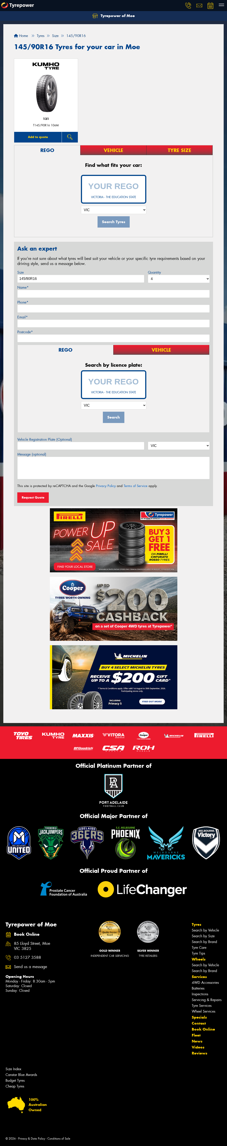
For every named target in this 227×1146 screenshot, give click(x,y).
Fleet (196, 1035)
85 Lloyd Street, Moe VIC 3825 (32, 946)
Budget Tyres (15, 1080)
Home (23, 35)
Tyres (196, 924)
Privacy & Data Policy (31, 1138)
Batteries (198, 988)
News (197, 1041)
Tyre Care (199, 947)
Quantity (154, 272)
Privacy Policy (106, 486)
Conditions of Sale (58, 1138)
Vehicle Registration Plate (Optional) (44, 439)
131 (46, 119)
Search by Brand (204, 941)
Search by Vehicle (205, 930)
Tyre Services (201, 1005)
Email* (22, 317)
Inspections (200, 994)
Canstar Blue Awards (21, 1074)
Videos (198, 1047)
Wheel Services (203, 1011)
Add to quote (38, 137)
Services (199, 976)
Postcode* (25, 332)
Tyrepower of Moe (117, 15)
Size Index (13, 1069)
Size (20, 272)
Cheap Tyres (15, 1086)
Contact (199, 1023)
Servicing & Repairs (206, 1000)
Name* (23, 287)
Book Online (203, 1029)
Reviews (199, 1053)
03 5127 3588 (27, 957)
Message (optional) (31, 454)
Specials (199, 1017)
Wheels (198, 959)
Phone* (22, 302)
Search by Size (203, 936)
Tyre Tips (198, 953)
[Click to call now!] (188, 5)
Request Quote (33, 497)
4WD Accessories (205, 982)
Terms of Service (135, 486)
